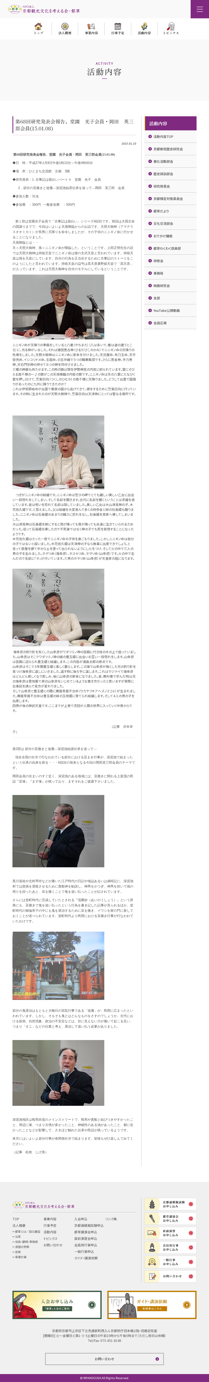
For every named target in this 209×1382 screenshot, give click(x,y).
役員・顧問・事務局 (26, 1242)
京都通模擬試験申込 (89, 1225)
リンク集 (111, 1218)
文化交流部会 (163, 223)
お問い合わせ (52, 1244)
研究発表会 (161, 186)
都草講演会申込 (85, 1231)
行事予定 (50, 1225)
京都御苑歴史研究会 (168, 148)
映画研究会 (161, 285)
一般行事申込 (84, 1251)
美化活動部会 (163, 161)
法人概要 (19, 1225)
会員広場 (160, 322)
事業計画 (21, 1257)
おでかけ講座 (162, 235)
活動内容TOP (163, 136)
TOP (15, 1218)
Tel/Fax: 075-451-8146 (104, 1340)
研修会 (158, 260)
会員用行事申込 (85, 1244)
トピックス (50, 1238)
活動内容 (50, 1231)
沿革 (18, 1237)
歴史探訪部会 (163, 173)
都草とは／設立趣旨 (27, 1231)
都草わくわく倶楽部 (167, 248)
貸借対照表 (22, 1247)
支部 (156, 298)
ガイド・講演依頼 (86, 1258)
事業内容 (50, 1218)
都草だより (161, 211)
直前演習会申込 (85, 1238)
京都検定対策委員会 (168, 198)
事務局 (158, 273)
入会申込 (80, 1218)
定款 (18, 1252)
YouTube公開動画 (166, 310)
